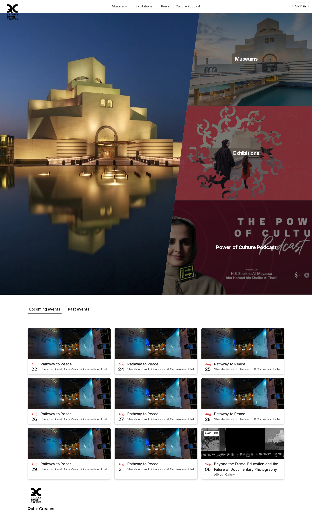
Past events (78, 309)
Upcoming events (44, 309)
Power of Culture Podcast (180, 6)
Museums (119, 6)
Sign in (300, 6)
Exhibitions (144, 6)
